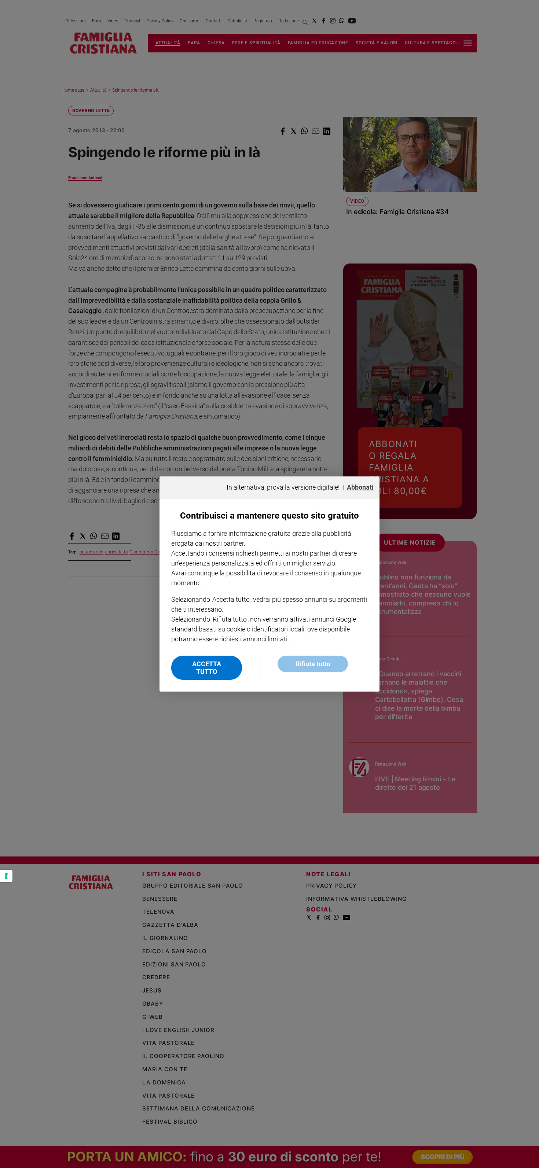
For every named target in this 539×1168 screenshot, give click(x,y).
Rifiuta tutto (313, 664)
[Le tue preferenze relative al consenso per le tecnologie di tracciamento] (6, 876)
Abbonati (360, 487)
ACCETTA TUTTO (206, 667)
